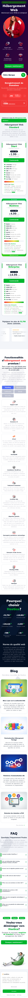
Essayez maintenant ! (14, 66)
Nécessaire (14, 986)
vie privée (19, 995)
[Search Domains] (23, 75)
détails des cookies (11, 995)
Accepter (14, 991)
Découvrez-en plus (14, 255)
